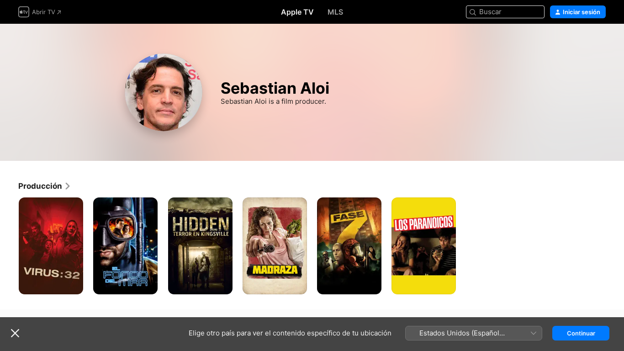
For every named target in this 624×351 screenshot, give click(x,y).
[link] (44, 186)
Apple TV (297, 11)
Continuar (581, 333)
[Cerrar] (15, 333)
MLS (335, 11)
